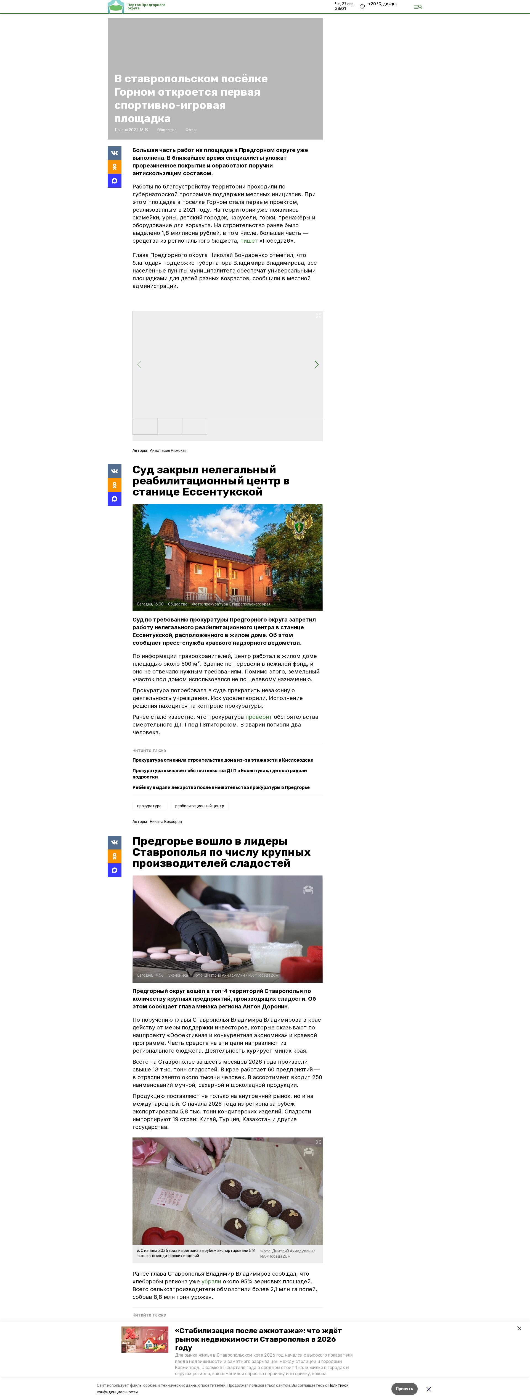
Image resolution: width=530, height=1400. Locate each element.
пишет (249, 240)
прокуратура (149, 806)
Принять (404, 1388)
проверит (259, 717)
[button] (144, 1339)
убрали (211, 1281)
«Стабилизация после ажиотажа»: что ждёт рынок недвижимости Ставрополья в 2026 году (258, 1339)
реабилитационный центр (199, 806)
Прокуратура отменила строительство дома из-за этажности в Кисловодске (222, 760)
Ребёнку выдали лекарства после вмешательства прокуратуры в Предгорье (221, 787)
